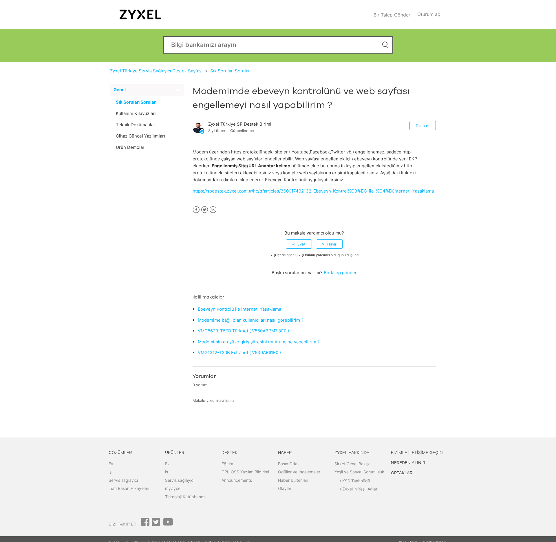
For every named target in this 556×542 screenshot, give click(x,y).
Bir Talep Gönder (392, 15)
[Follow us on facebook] (145, 524)
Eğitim (227, 463)
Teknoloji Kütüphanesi (185, 496)
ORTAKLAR (401, 473)
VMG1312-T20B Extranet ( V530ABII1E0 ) (239, 352)
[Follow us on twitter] (156, 524)
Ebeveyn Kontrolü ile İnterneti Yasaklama (239, 309)
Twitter (204, 209)
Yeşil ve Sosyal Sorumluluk (359, 471)
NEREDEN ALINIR (408, 463)
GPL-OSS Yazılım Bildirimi (245, 471)
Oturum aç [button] (428, 14)
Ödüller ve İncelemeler (299, 471)
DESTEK (229, 452)
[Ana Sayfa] (140, 14)
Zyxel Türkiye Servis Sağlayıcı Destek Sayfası (156, 71)
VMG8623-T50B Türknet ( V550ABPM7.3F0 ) (243, 331)
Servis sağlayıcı (123, 480)
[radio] (299, 244)
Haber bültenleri (293, 480)
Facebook (196, 209)
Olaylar (284, 488)
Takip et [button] (423, 125)
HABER (285, 452)
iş (110, 471)
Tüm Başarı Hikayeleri (129, 488)
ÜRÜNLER (174, 452)
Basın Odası (289, 463)
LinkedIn (213, 209)
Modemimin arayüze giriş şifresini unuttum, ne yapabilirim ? (259, 342)
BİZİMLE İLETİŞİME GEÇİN (417, 452)
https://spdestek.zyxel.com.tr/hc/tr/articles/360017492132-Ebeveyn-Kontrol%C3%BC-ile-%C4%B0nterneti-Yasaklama (313, 191)
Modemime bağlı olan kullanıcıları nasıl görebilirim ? (250, 320)
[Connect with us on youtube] (167, 524)
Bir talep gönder (340, 272)
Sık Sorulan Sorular (230, 71)
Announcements (237, 480)
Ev (111, 463)
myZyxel (173, 488)
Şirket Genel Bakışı (352, 463)
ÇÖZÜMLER (120, 452)
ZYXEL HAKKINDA (352, 452)
